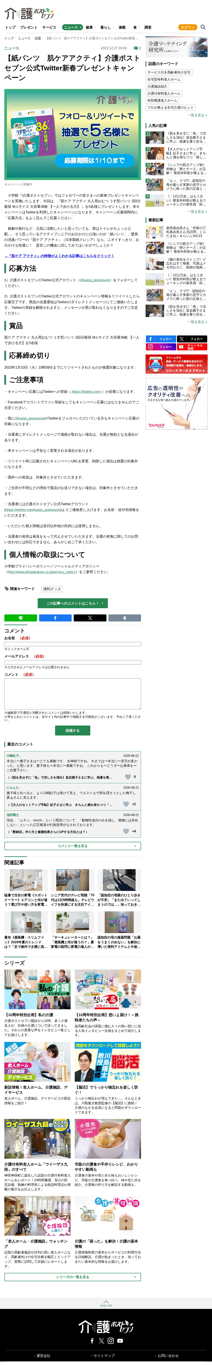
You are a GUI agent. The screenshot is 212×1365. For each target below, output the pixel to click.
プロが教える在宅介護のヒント (170, 107)
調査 (148, 27)
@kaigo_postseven (95, 280)
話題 (38, 38)
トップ (10, 27)
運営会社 (43, 1356)
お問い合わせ (168, 1356)
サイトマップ (104, 1356)
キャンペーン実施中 (18, 184)
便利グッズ (52, 589)
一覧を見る (196, 115)
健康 (89, 27)
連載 (122, 27)
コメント (20, 674)
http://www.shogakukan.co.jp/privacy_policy (42, 572)
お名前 (18, 638)
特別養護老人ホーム (162, 100)
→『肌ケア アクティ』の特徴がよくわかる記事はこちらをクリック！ (59, 256)
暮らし (105, 27)
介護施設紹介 (157, 86)
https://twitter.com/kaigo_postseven (33, 510)
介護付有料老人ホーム (164, 93)
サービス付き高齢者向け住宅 (168, 72)
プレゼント (29, 27)
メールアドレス (25, 656)
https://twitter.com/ (86, 392)
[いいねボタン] (128, 777)
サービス (49, 27)
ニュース (71, 27)
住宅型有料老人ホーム (164, 79)
